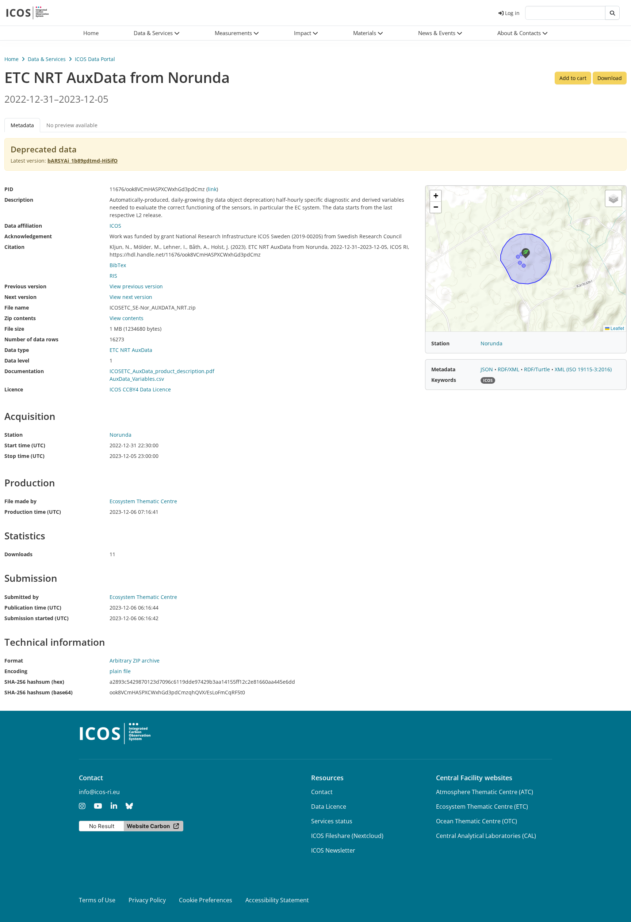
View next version (131, 296)
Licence (13, 389)
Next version (20, 296)
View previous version (136, 286)
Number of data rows (31, 339)
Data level (16, 360)
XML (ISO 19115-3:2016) (583, 369)
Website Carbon (148, 826)
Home (11, 59)
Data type (16, 349)
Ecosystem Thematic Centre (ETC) (482, 807)
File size (14, 328)
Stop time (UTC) (24, 455)
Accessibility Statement (277, 900)
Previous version (25, 286)
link (212, 189)
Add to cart (572, 78)
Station (13, 434)
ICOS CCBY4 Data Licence (140, 389)
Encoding (15, 671)
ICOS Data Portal (95, 59)
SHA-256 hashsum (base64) (38, 692)
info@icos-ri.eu (99, 792)
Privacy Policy (147, 900)
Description (18, 199)
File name (16, 307)
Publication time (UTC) (32, 607)
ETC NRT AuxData (131, 349)
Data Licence (328, 807)
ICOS (115, 225)
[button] (156, 33)
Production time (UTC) (32, 511)
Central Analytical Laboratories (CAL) (486, 836)
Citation (14, 246)
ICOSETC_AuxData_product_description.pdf (162, 371)
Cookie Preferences (205, 900)
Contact (322, 792)
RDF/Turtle (537, 369)
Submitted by (21, 596)
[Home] (27, 12)
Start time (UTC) (24, 445)
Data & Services (47, 59)
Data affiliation (23, 225)
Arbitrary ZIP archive (135, 660)
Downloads (18, 554)
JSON (487, 369)
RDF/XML (509, 369)
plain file (120, 671)
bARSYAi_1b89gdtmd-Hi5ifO (82, 160)
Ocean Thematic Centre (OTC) (476, 821)
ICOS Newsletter (333, 850)
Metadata (443, 369)
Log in (512, 13)
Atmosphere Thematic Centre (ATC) (484, 792)
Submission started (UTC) (36, 618)
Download (609, 78)
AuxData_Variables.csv (137, 378)
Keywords (443, 379)
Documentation (24, 371)
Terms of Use (97, 900)
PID (8, 189)
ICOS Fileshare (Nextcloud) (347, 836)
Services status (331, 821)
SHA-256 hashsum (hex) (34, 681)
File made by (20, 501)
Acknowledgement (28, 236)
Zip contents (20, 318)
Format (13, 660)
